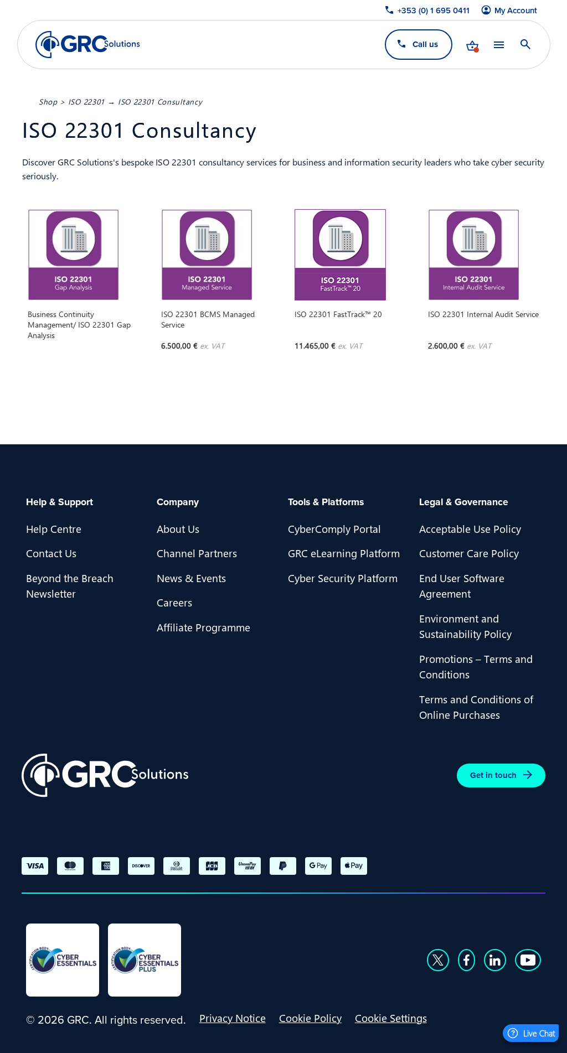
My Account (515, 10)
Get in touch (493, 775)
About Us (178, 528)
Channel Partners (197, 553)
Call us (424, 44)
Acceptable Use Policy (470, 528)
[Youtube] (528, 960)
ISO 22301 (86, 101)
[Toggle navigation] (498, 44)
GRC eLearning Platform (344, 553)
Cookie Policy (310, 1017)
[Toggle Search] (525, 44)
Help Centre (53, 528)
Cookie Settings (391, 1017)
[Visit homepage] (87, 44)
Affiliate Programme (203, 627)
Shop (48, 101)
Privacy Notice (232, 1017)
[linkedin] (495, 960)
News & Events (191, 577)
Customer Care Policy (469, 553)
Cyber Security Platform (343, 577)
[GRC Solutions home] (105, 775)
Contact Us (51, 553)
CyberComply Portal (334, 528)
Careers (174, 602)
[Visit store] (471, 44)
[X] (438, 960)
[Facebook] (466, 960)
